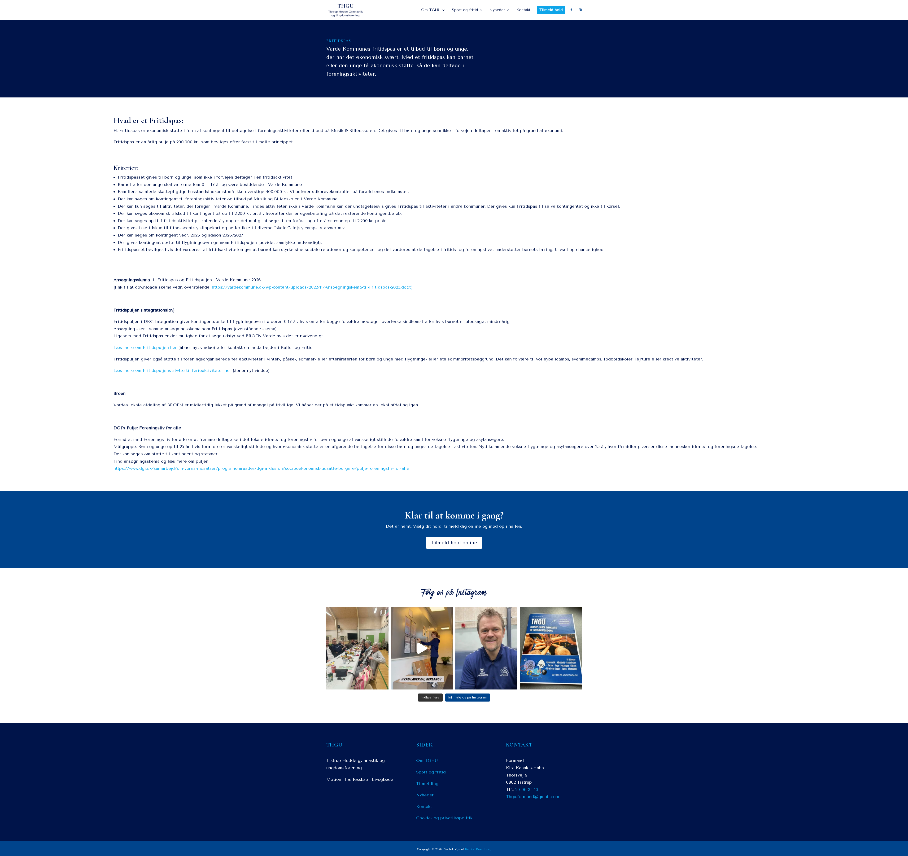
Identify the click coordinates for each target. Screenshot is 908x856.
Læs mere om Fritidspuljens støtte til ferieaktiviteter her (172, 370)
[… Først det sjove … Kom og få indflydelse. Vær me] (551, 648)
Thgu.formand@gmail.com (532, 796)
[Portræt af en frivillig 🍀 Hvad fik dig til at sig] (486, 648)
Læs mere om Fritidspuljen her (145, 347)
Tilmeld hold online (454, 542)
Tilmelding (427, 783)
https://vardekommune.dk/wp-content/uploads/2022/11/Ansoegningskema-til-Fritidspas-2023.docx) (312, 287)
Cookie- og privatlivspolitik (444, 818)
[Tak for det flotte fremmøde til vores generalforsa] (357, 648)
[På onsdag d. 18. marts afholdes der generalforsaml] (422, 648)
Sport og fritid (431, 772)
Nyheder (425, 795)
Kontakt (424, 806)
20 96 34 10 (526, 789)
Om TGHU (427, 760)
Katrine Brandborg (478, 849)
